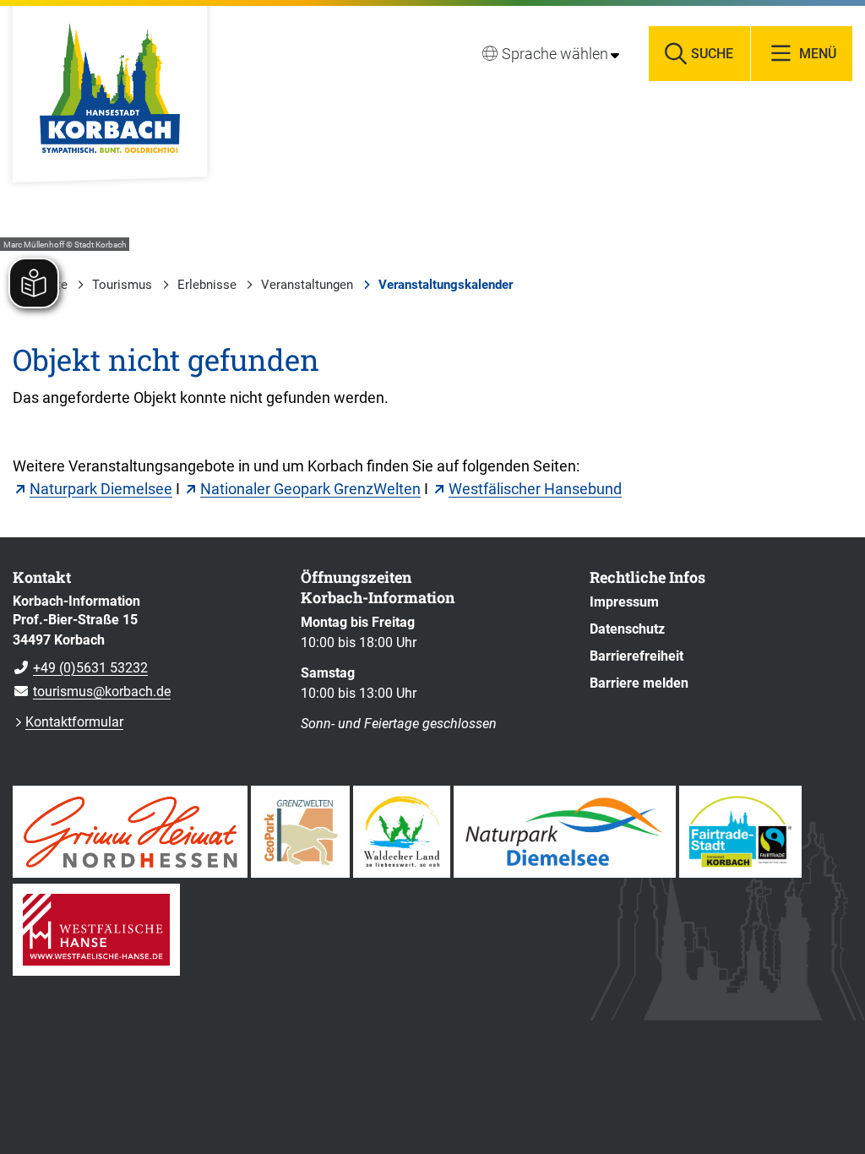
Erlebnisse (207, 284)
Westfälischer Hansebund (535, 489)
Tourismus (122, 284)
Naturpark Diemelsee (101, 489)
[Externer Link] (130, 832)
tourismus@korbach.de (92, 691)
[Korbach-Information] (144, 647)
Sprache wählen (555, 54)
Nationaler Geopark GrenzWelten (310, 489)
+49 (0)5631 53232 (80, 668)
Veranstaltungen (307, 284)
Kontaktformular (74, 722)
